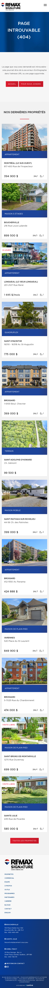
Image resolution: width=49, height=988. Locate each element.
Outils (7, 889)
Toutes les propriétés (25, 841)
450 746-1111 (12, 957)
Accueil (12, 84)
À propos (8, 885)
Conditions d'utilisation (26, 980)
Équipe (7, 882)
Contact (8, 909)
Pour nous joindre (31, 84)
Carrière (8, 901)
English (8, 912)
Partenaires (9, 897)
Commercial (9, 878)
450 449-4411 (13, 932)
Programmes (10, 893)
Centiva (29, 985)
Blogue (7, 905)
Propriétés (9, 874)
